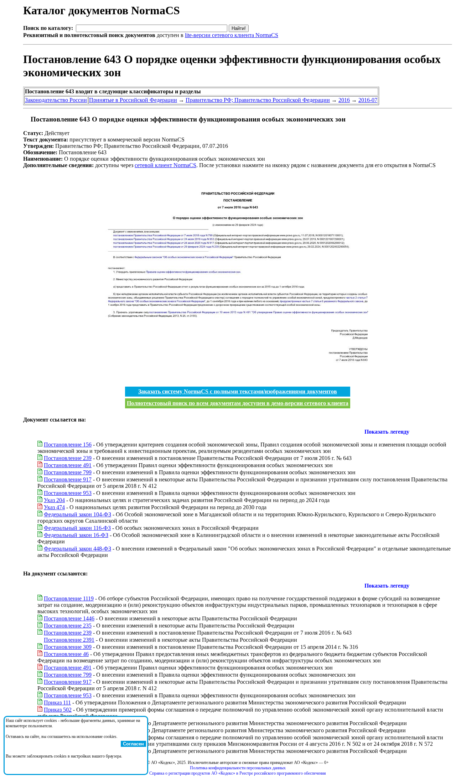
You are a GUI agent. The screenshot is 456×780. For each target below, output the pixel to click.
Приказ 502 (58, 710)
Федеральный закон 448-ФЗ (77, 549)
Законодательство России (56, 100)
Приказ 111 (57, 702)
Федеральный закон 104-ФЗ (77, 514)
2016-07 (367, 100)
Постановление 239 (68, 458)
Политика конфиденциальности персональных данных (238, 767)
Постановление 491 (68, 465)
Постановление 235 (68, 626)
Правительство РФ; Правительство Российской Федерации (258, 100)
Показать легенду (386, 432)
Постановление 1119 (69, 598)
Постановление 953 (68, 493)
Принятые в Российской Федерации (133, 100)
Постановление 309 (68, 647)
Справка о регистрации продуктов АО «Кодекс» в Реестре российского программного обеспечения (237, 773)
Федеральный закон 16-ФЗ (76, 535)
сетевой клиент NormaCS (165, 165)
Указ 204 (54, 500)
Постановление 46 (66, 654)
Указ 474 (54, 507)
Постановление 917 (68, 479)
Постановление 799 (68, 472)
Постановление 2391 (69, 640)
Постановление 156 (68, 444)
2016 (344, 100)
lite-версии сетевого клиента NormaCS (231, 35)
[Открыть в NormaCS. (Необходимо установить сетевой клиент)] (26, 119)
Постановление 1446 (69, 618)
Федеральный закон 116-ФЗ (77, 528)
